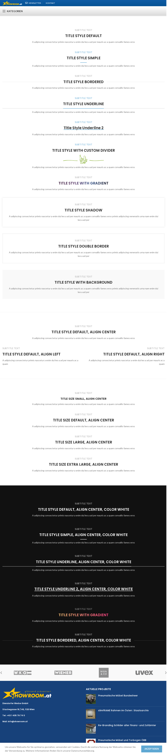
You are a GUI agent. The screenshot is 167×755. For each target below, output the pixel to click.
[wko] (22, 673)
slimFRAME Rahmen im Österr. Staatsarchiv (123, 710)
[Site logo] (12, 2)
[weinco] (104, 673)
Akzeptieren (151, 748)
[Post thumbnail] (91, 699)
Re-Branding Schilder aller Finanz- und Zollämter (127, 725)
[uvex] (144, 673)
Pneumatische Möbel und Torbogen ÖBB (122, 740)
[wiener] (63, 673)
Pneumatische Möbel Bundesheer (118, 695)
